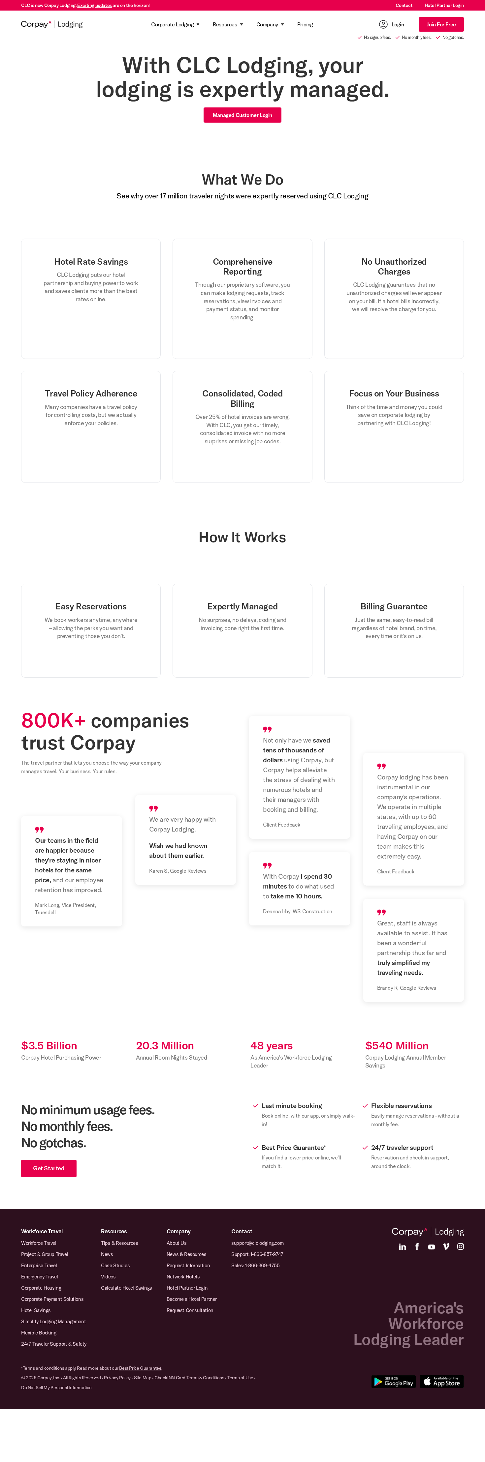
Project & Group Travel (44, 1254)
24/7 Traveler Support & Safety (53, 1344)
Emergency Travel (39, 1276)
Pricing (305, 24)
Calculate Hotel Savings (126, 1288)
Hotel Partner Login (444, 5)
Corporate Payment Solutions (52, 1299)
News (107, 1254)
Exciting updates (94, 5)
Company (179, 1231)
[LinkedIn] (402, 1246)
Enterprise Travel (39, 1265)
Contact (404, 5)
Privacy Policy (117, 1378)
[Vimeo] (446, 1246)
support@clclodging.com (257, 1243)
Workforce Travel (42, 1231)
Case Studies (115, 1265)
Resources (114, 1231)
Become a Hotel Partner (192, 1299)
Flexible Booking (38, 1333)
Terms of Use (240, 1378)
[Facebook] (417, 1246)
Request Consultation (190, 1310)
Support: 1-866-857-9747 (257, 1254)
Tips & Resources (119, 1243)
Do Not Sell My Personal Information (56, 1387)
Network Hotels (183, 1276)
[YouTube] (431, 1246)
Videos (108, 1276)
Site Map (142, 1378)
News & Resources (187, 1254)
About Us (177, 1243)
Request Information (188, 1265)
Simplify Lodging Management (53, 1321)
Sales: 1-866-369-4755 (255, 1265)
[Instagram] (460, 1246)
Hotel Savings (36, 1310)
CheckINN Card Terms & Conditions (189, 1378)
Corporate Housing (41, 1288)
